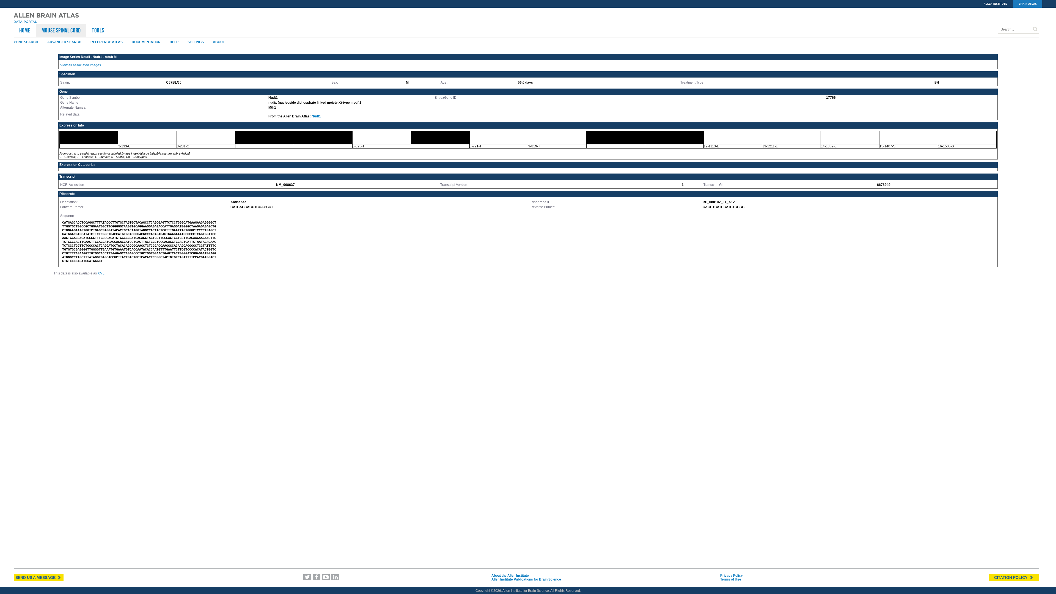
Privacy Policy (731, 576)
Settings (196, 42)
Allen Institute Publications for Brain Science (526, 579)
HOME (25, 30)
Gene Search (26, 42)
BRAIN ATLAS (1028, 3)
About (219, 42)
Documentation (146, 42)
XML (101, 273)
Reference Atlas (106, 42)
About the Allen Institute (510, 576)
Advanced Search (64, 42)
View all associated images (80, 65)
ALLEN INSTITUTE (995, 3)
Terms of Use (730, 579)
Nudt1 (316, 116)
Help (174, 42)
